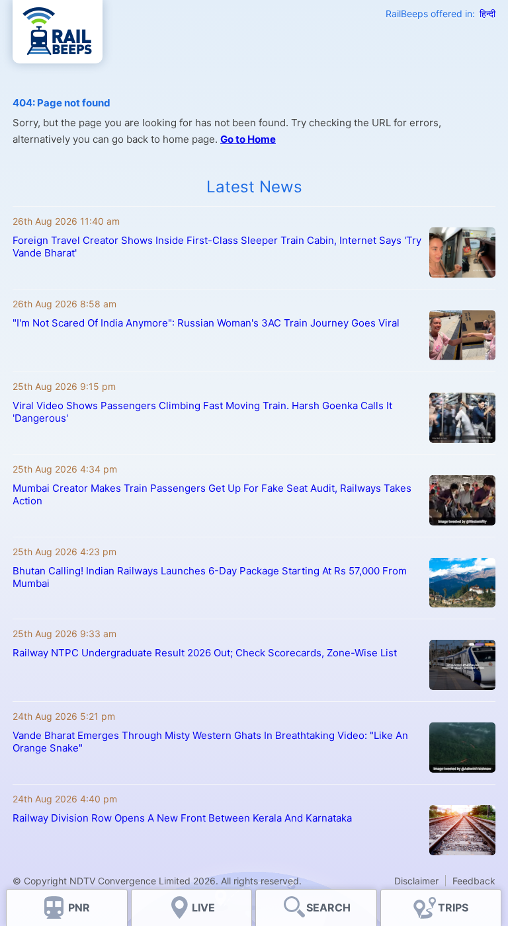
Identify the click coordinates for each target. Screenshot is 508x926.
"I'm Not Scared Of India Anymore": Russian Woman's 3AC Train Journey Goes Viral (206, 323)
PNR (79, 907)
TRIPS (453, 907)
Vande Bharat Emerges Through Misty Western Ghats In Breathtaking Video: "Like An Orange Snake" (210, 741)
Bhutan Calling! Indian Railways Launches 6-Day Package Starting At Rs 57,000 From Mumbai (210, 577)
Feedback (473, 880)
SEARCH (328, 907)
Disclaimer (416, 880)
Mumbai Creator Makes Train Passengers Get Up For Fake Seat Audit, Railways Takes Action (212, 494)
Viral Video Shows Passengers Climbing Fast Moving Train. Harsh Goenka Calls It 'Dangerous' (202, 411)
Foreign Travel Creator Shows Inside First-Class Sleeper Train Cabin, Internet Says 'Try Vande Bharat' (217, 246)
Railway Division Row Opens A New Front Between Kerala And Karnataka (182, 818)
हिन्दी (487, 13)
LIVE (203, 907)
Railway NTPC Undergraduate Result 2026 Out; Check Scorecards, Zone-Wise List (205, 652)
